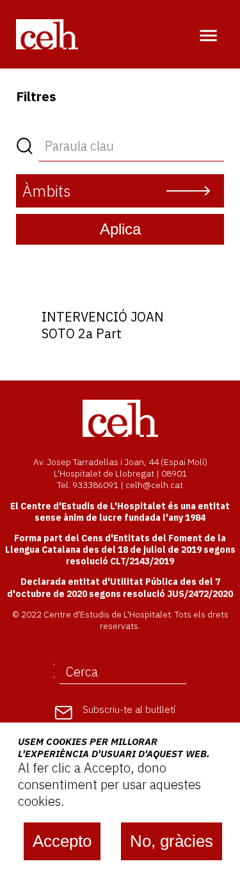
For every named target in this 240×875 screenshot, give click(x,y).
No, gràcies (171, 841)
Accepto (62, 841)
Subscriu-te (129, 709)
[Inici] (47, 33)
